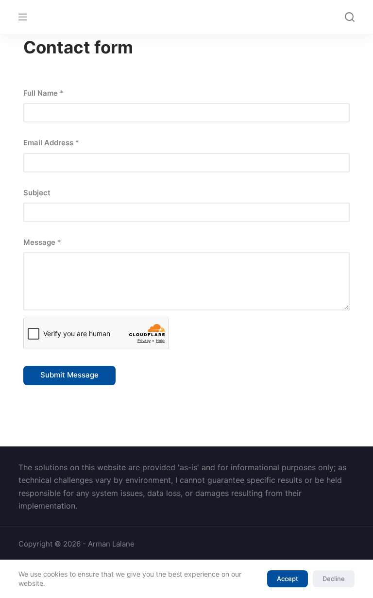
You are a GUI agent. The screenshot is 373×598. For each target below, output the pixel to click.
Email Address (51, 142)
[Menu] (22, 17)
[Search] (350, 17)
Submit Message (69, 374)
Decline (333, 578)
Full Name (43, 93)
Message (42, 242)
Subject (37, 192)
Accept (287, 578)
